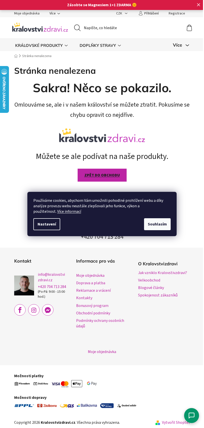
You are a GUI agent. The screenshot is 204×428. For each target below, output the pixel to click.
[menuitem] (41, 45)
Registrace (177, 13)
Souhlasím (157, 224)
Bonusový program (92, 305)
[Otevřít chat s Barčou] (191, 415)
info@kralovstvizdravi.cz (51, 277)
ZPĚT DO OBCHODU (102, 175)
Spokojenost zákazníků (158, 295)
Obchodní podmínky (93, 313)
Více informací (69, 211)
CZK (119, 13)
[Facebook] (20, 310)
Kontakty (84, 298)
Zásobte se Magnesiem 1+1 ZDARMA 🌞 (102, 5)
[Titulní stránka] (102, 134)
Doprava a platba (90, 283)
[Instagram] (34, 310)
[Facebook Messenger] (47, 310)
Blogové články (151, 287)
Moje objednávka (27, 13)
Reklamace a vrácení (93, 290)
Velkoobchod (149, 280)
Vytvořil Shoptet (176, 422)
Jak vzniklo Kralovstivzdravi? (162, 273)
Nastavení (47, 224)
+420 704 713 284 (52, 286)
